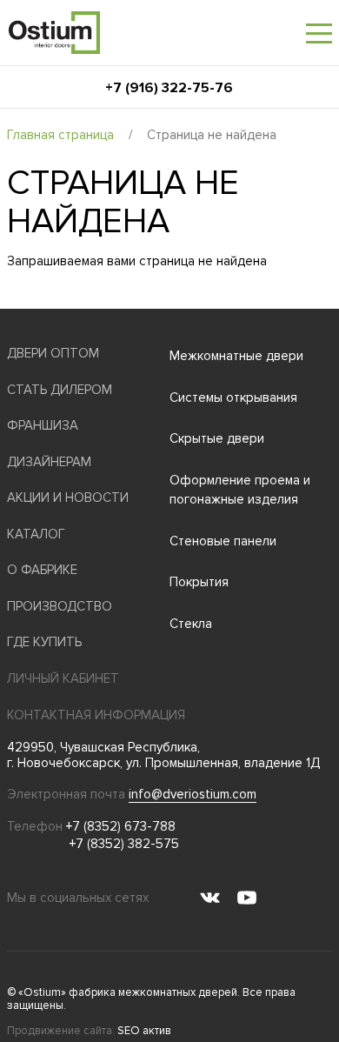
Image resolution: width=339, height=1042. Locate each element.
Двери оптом (53, 353)
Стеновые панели (223, 541)
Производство (59, 606)
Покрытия (199, 582)
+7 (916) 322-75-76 (169, 88)
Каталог (36, 534)
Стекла (191, 623)
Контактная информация (96, 715)
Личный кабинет (63, 678)
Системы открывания (233, 397)
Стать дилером (59, 389)
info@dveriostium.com (192, 794)
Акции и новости (68, 497)
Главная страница (60, 135)
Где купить (44, 642)
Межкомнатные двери (236, 356)
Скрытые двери (217, 438)
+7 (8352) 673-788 (121, 826)
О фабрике (42, 570)
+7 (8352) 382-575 (124, 844)
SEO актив (144, 1031)
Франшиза (42, 425)
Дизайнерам (49, 462)
